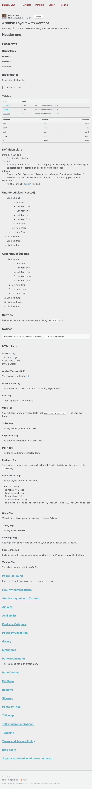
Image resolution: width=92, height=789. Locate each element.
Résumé (64, 5)
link (27, 376)
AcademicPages (35, 783)
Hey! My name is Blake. (17, 589)
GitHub (15, 780)
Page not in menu (13, 658)
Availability (9, 615)
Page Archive (10, 672)
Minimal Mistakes (54, 783)
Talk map (8, 715)
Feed (24, 780)
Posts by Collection (15, 632)
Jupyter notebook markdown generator (28, 758)
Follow (38, 17)
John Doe (6, 105)
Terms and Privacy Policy (18, 741)
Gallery (52, 5)
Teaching (8, 732)
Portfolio (39, 5)
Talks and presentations (18, 724)
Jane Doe (6, 110)
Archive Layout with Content (21, 598)
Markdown (9, 649)
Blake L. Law (8, 5)
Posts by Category (14, 624)
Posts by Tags (11, 706)
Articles (27, 5)
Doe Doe (6, 114)
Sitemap (7, 698)
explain (27, 184)
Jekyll (26, 783)
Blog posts (9, 749)
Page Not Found (12, 575)
